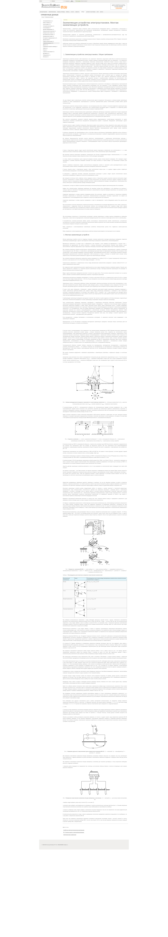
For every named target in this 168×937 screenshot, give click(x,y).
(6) (45, 48)
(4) (46, 39)
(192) (45, 44)
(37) (47, 27)
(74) (49, 34)
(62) (49, 31)
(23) (48, 29)
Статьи (42, 16)
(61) (48, 20)
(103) (49, 32)
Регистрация (78, 1)
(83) (48, 26)
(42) (48, 36)
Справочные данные (49, 16)
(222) (48, 43)
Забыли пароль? (84, 1)
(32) (48, 41)
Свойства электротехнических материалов (73, 830)
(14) (46, 53)
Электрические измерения (69, 834)
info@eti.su (66, 844)
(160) (47, 24)
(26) (46, 56)
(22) (48, 51)
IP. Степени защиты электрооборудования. (73, 832)
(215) (47, 22)
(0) (50, 46)
